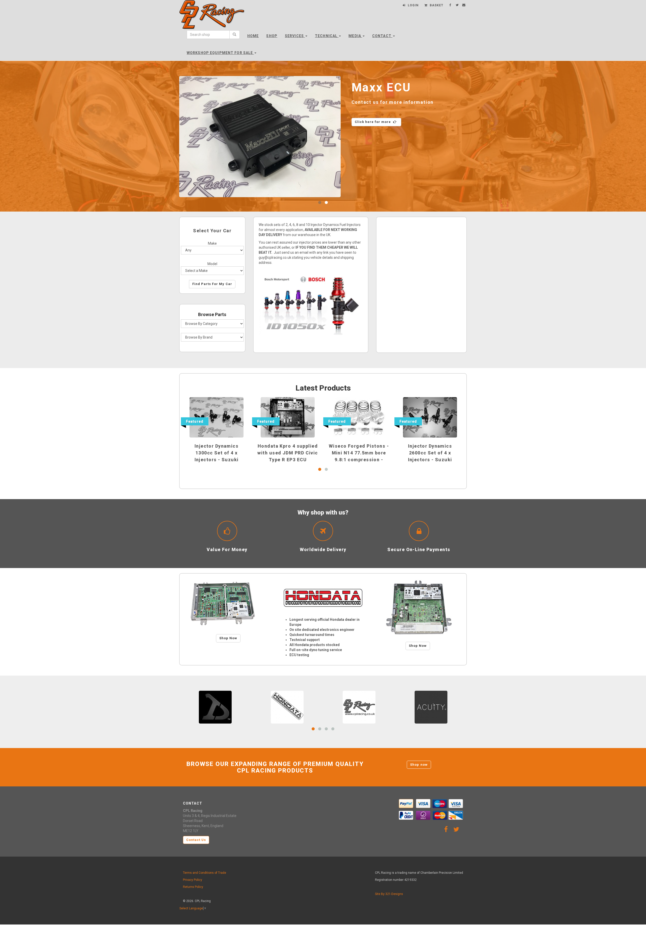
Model (212, 264)
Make (212, 243)
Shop (271, 36)
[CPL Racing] (359, 707)
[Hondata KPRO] (417, 608)
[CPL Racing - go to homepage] (212, 19)
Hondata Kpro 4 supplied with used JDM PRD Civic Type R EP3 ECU (287, 452)
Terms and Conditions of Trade (204, 873)
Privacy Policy (192, 880)
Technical (326, 36)
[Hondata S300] (228, 604)
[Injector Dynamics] (215, 707)
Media (355, 36)
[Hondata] (322, 598)
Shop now (418, 764)
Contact (382, 36)
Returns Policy (193, 887)
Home (253, 36)
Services (295, 36)
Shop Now (228, 638)
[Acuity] (431, 707)
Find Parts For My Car (212, 284)
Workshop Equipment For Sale (220, 53)
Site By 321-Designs (389, 894)
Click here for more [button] (408, 122)
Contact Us (196, 840)
